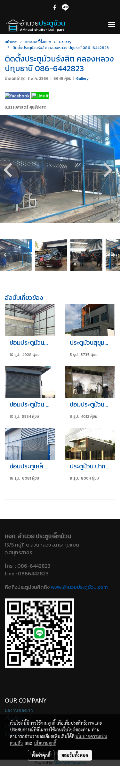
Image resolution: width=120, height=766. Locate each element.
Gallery (82, 78)
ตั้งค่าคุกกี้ (41, 755)
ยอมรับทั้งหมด (74, 755)
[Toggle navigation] (112, 25)
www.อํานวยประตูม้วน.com (79, 587)
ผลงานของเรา (19, 710)
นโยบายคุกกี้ (45, 743)
